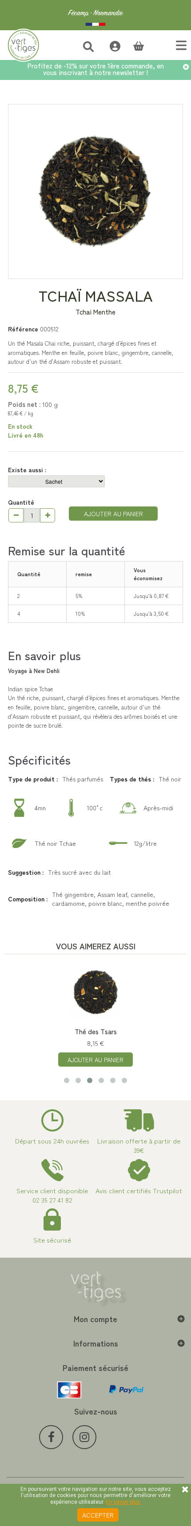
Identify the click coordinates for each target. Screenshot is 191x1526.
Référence (23, 328)
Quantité (21, 502)
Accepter (98, 1514)
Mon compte (95, 1318)
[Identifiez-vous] (110, 45)
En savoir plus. (123, 1502)
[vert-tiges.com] (95, 15)
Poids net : (24, 404)
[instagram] (84, 1437)
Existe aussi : (28, 469)
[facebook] (51, 1437)
